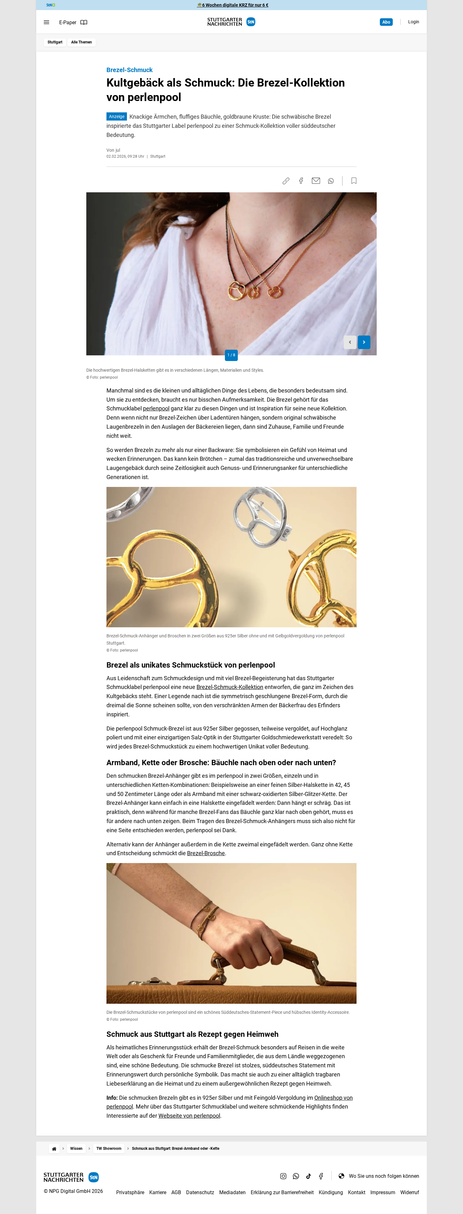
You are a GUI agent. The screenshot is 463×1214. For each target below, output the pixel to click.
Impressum (382, 1192)
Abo (386, 22)
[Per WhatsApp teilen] (331, 181)
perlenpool (156, 408)
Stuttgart (55, 42)
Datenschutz (200, 1192)
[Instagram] (283, 1176)
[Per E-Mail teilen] (316, 180)
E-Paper (67, 22)
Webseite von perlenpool (189, 1115)
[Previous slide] (350, 342)
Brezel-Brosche (206, 853)
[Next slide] (364, 342)
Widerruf (409, 1192)
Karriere (157, 1192)
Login (413, 21)
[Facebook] (321, 1176)
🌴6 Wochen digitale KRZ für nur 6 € (232, 5)
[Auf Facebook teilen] (301, 180)
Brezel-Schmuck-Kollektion (230, 687)
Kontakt (356, 1192)
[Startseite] (54, 1148)
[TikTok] (309, 1176)
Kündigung (331, 1192)
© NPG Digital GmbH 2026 (73, 1191)
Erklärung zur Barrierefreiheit (282, 1192)
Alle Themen (81, 42)
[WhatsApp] (296, 1176)
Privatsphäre (130, 1192)
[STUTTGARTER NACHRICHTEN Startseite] (231, 21)
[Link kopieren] (286, 181)
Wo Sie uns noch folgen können (384, 1176)
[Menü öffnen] (46, 22)
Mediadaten (232, 1192)
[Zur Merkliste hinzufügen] (352, 181)
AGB (176, 1192)
